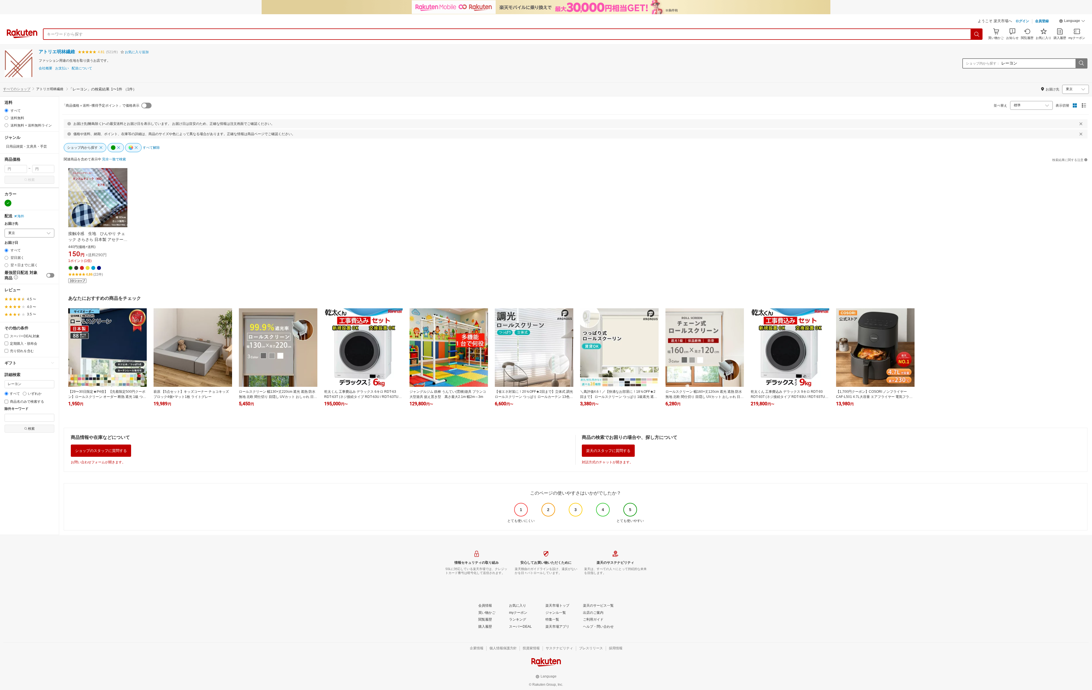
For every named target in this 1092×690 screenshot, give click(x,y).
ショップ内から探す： (983, 63)
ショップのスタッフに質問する (101, 451)
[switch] (50, 275)
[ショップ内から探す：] (1081, 63)
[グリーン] (8, 203)
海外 (20, 216)
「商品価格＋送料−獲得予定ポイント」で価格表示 (100, 106)
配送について (82, 68)
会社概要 (45, 68)
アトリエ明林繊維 (57, 51)
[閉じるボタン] (1081, 123)
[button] (1072, 22)
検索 (31, 180)
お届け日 (11, 243)
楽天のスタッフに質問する (608, 451)
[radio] (6, 110)
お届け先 (11, 224)
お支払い (62, 68)
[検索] (977, 34)
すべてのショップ (16, 89)
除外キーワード (16, 409)
